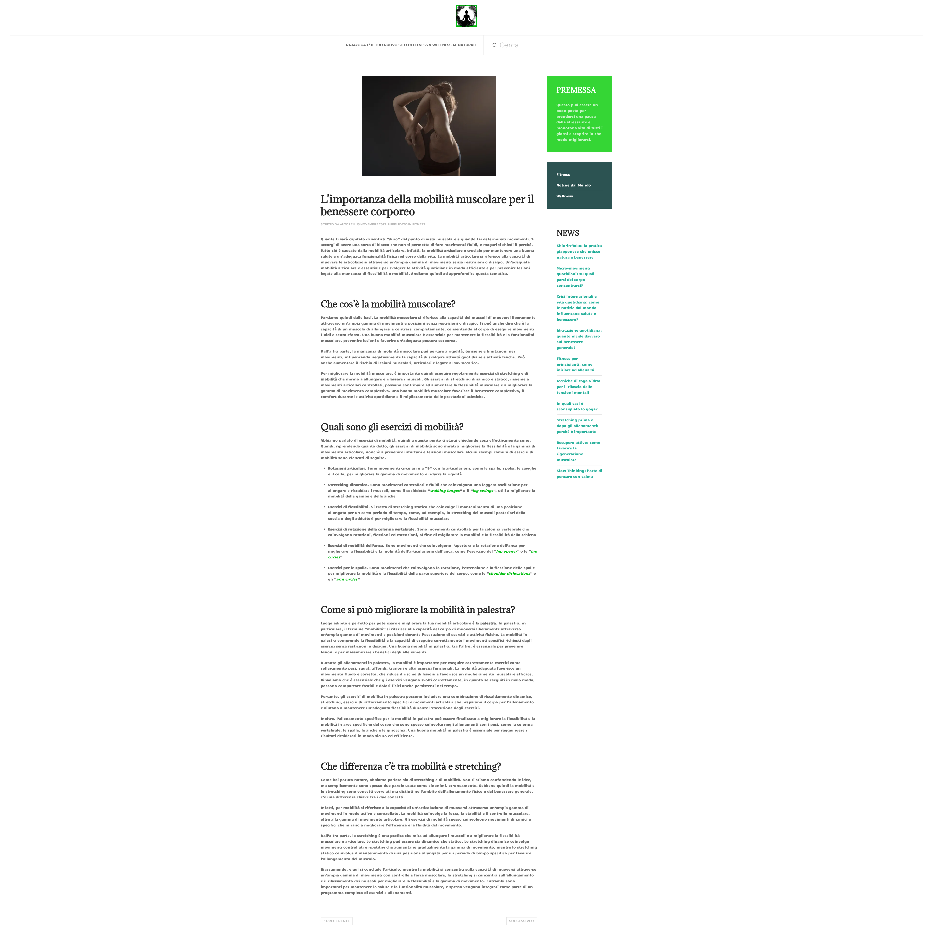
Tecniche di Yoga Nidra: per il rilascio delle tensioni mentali (578, 386)
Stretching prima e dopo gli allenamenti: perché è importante (577, 426)
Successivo (520, 921)
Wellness (564, 196)
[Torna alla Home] (466, 16)
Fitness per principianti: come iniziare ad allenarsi (575, 364)
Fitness (418, 224)
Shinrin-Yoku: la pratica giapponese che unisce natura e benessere (579, 251)
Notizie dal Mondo (573, 185)
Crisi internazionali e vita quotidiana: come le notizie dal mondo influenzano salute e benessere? (578, 307)
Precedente (338, 921)
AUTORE (346, 224)
